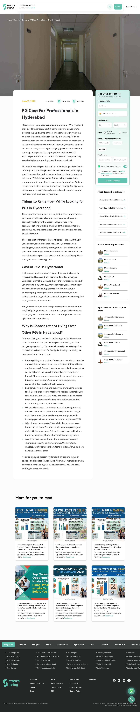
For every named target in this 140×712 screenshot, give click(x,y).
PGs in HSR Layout (43, 660)
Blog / (19, 20)
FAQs (53, 679)
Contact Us (74, 683)
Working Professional (111, 132)
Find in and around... (28, 5)
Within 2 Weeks (103, 143)
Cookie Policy (75, 691)
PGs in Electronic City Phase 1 (47, 653)
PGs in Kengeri (71, 653)
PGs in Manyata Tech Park (106, 660)
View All (106, 254)
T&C (52, 691)
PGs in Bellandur (11, 664)
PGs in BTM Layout (12, 656)
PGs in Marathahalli (103, 664)
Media (32, 687)
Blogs (32, 691)
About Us (33, 679)
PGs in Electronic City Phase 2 (47, 656)
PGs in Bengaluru (12, 653)
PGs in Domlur (11, 668)
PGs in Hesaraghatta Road (46, 664)
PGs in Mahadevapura (104, 656)
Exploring (102, 149)
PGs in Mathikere (102, 668)
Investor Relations (37, 683)
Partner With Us (76, 687)
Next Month (117, 143)
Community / (26, 20)
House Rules (56, 687)
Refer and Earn (57, 683)
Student (124, 132)
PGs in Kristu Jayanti (73, 660)
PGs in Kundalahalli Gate (75, 668)
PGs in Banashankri (12, 660)
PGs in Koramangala (73, 656)
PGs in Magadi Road (103, 653)
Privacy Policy (75, 679)
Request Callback (112, 180)
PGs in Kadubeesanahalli (45, 668)
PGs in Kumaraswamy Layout (77, 664)
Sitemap (92, 679)
